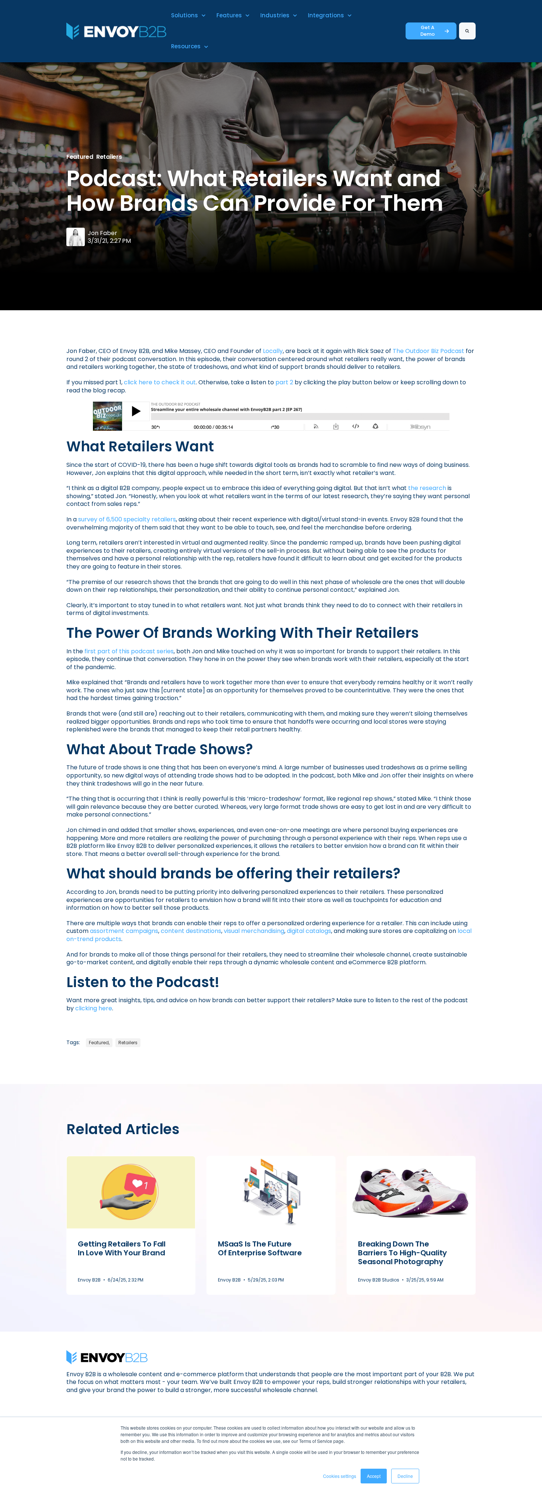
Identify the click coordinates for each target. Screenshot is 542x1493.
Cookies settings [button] (339, 1476)
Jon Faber (102, 233)
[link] (116, 31)
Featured (79, 156)
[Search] (467, 30)
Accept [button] (374, 1476)
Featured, (99, 1042)
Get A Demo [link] (427, 31)
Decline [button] (405, 1476)
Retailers (109, 156)
